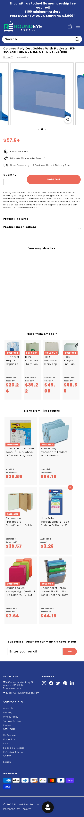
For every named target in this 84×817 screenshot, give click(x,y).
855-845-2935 (13, 688)
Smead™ (8, 57)
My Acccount (10, 735)
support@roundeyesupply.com (22, 692)
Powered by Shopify (17, 809)
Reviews (7, 725)
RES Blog (7, 712)
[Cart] (69, 26)
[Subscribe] (70, 651)
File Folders (50, 410)
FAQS (5, 743)
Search (7, 762)
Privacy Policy (10, 716)
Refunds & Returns (13, 752)
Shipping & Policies (13, 748)
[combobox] (42, 39)
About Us (8, 708)
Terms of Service (12, 721)
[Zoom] (67, 119)
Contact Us (9, 739)
